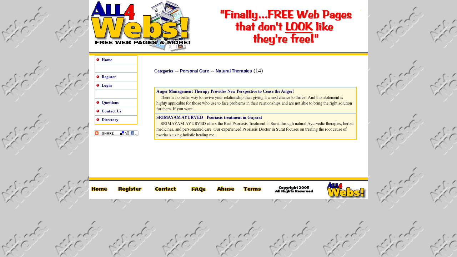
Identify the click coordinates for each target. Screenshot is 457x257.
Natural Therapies (234, 71)
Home (107, 59)
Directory (110, 119)
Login (107, 85)
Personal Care (194, 71)
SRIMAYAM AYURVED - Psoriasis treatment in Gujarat (209, 117)
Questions (110, 102)
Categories (164, 71)
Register (109, 77)
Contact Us (111, 111)
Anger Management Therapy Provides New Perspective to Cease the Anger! (225, 91)
